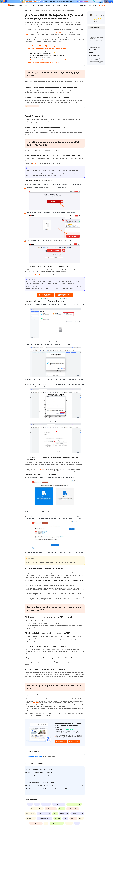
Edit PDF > (32, 10)
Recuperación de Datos (57, 823)
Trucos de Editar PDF (95, 27)
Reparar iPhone (64, 813)
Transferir (73, 818)
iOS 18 (80, 818)
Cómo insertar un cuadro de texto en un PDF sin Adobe (96, 38)
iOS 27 (30, 804)
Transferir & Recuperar (37, 5)
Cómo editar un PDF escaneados (96, 40)
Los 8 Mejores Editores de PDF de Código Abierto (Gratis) (96, 34)
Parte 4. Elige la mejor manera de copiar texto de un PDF (43, 62)
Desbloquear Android (58, 804)
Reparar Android (30, 813)
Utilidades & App (49, 5)
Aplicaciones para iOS (77, 813)
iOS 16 (65, 818)
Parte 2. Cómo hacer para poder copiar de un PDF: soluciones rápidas (47, 48)
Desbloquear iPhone (73, 808)
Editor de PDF (46, 804)
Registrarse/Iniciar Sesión (35, 756)
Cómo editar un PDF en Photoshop (96, 42)
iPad (46, 823)
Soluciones (66, 5)
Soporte (84, 5)
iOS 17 (55, 813)
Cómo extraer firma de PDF (95, 47)
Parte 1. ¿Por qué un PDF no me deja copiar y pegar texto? (43, 46)
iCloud (77, 823)
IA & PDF (58, 5)
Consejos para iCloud (35, 823)
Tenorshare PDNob (36, 274)
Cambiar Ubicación (51, 808)
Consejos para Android (44, 813)
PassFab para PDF (41, 469)
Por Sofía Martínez (98, 14)
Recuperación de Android (44, 818)
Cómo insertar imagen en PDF (95, 45)
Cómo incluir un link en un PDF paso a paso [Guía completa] (96, 62)
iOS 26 (37, 804)
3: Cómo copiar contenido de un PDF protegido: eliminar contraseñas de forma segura (47, 55)
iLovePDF (58, 32)
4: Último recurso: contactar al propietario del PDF (40, 57)
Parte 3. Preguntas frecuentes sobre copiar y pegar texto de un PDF (46, 60)
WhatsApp (57, 818)
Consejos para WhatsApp (74, 804)
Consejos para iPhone (36, 808)
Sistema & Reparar (24, 5)
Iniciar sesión (102, 5)
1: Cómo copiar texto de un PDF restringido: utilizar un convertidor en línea (44, 51)
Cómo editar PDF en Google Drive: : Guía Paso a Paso (96, 59)
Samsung (61, 808)
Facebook (69, 823)
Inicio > (27, 10)
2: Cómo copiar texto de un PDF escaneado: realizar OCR (41, 53)
